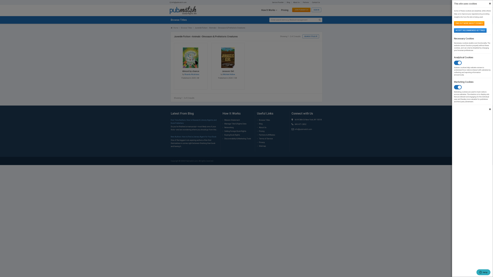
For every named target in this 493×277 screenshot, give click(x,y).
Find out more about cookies (469, 23)
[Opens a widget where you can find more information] (483, 272)
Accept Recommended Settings (470, 30)
